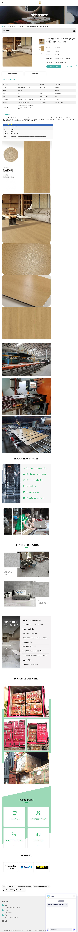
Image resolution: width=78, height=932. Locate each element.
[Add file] (48, 929)
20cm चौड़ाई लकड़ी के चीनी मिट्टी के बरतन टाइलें (19, 886)
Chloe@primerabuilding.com (11, 917)
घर (4, 26)
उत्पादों (7, 26)
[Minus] (74, 896)
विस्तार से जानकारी (12, 74)
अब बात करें (69, 66)
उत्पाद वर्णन (35, 74)
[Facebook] (3, 921)
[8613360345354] (6, 921)
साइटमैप (12, 930)
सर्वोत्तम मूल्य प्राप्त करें (54, 66)
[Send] (74, 929)
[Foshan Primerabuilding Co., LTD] (39, 3)
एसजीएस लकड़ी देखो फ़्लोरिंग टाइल (41, 886)
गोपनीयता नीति (7, 930)
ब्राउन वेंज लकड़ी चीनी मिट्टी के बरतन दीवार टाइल (14, 890)
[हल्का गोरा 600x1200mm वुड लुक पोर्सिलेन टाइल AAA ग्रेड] (17, 51)
